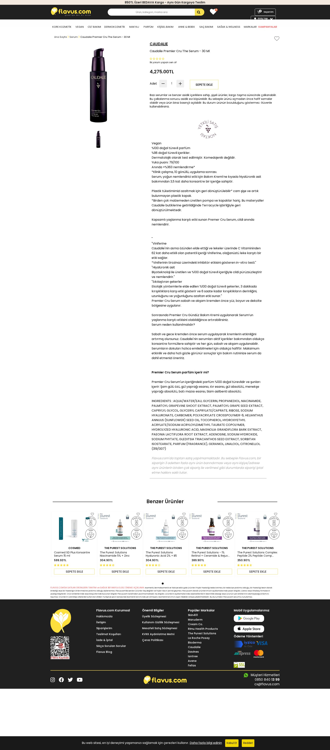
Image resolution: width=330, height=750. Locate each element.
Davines (193, 652)
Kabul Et (232, 743)
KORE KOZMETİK (61, 27)
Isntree (193, 656)
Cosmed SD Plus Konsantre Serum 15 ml (72, 554)
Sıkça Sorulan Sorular (111, 646)
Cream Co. (195, 624)
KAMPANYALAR (267, 27)
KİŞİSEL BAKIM (165, 27)
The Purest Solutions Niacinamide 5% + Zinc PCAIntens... (115, 554)
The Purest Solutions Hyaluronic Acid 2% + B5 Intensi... (161, 554)
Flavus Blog (104, 652)
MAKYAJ (134, 27)
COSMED (74, 548)
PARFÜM (148, 27)
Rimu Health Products (203, 629)
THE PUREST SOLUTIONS (120, 548)
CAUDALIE (159, 44)
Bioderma (194, 642)
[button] (157, 58)
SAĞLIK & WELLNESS (228, 27)
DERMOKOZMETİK (114, 27)
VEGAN (79, 27)
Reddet (248, 743)
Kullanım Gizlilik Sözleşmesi (160, 622)
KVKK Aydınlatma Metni (158, 634)
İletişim (101, 622)
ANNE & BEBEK (186, 27)
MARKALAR (250, 27)
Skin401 (193, 615)
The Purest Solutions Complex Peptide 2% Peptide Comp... (257, 554)
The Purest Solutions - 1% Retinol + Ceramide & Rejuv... (211, 554)
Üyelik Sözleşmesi (154, 616)
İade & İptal (104, 640)
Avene (192, 661)
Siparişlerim (104, 628)
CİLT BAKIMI (94, 27)
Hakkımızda (104, 616)
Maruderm (195, 620)
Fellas (192, 665)
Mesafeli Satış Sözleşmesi (159, 628)
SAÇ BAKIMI (206, 27)
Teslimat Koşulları (108, 634)
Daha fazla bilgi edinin (206, 743)
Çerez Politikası (152, 640)
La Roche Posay (199, 638)
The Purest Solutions (202, 633)
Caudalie (194, 647)
